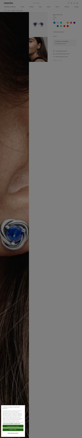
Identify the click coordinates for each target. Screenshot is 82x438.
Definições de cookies (13, 433)
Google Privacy (16, 423)
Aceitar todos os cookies (13, 426)
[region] (13, 421)
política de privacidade (8, 423)
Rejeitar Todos (13, 429)
